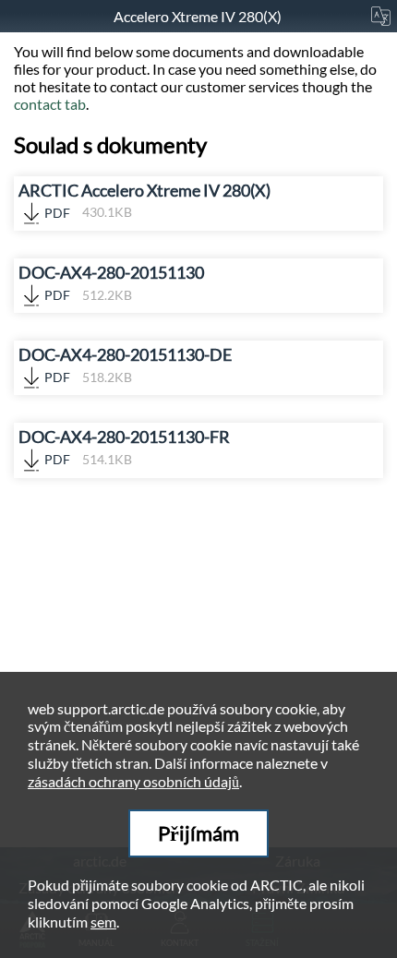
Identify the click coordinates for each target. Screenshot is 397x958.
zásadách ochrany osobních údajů (133, 781)
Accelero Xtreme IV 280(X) (199, 16)
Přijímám (198, 832)
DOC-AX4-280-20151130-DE (125, 365)
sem (103, 921)
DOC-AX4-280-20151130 (111, 283)
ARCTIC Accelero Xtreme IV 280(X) (144, 201)
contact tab (50, 104)
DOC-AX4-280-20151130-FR (124, 447)
